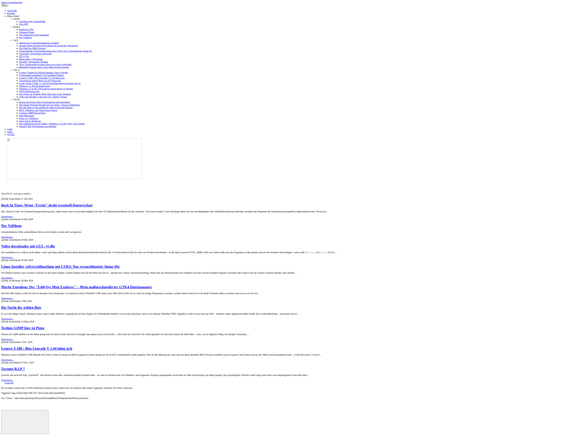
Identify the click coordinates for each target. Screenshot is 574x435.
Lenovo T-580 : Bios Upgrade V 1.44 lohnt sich (42, 78)
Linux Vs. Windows (28, 118)
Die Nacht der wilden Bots (21, 307)
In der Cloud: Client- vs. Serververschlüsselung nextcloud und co (50, 83)
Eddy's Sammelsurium (11, 2)
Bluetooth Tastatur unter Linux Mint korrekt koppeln (44, 67)
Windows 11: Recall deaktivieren (34, 86)
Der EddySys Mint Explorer (32, 48)
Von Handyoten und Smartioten (34, 35)
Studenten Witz (26, 29)
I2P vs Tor (24, 56)
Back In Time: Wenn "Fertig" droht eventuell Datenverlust (46, 205)
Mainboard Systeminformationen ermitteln (39, 43)
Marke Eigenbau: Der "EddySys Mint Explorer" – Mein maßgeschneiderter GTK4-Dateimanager (76, 287)
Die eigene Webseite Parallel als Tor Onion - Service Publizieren (49, 105)
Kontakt (11, 13)
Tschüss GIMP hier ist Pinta (32, 113)
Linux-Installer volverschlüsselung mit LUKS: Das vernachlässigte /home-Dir (60, 266)
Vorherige (9, 383)
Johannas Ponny (27, 32)
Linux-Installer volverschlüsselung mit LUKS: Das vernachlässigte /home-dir (55, 51)
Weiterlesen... (7, 216)
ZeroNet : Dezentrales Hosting (33, 62)
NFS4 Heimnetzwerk (29, 91)
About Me (12, 10)
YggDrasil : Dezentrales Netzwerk (35, 53)
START (11, 134)
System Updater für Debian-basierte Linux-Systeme (43, 72)
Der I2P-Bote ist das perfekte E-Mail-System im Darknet (45, 107)
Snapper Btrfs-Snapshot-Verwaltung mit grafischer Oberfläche (48, 45)
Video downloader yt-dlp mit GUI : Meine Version (43, 97)
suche (10, 132)
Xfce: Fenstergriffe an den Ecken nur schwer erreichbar (45, 64)
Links (10, 129)
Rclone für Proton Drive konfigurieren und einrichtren (44, 102)
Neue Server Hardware (30, 121)
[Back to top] (24, 422)
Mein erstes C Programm (31, 59)
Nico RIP (23, 24)
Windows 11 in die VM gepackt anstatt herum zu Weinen (46, 88)
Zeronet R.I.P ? (13, 369)
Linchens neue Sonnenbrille (32, 21)
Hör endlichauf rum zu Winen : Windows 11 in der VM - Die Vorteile (52, 123)
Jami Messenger (26, 115)
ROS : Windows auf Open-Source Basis (38, 110)
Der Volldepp (25, 37)
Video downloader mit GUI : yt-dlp (28, 246)
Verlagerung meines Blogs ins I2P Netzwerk (40, 80)
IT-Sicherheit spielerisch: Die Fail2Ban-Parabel (41, 75)
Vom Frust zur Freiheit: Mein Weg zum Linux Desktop (45, 94)
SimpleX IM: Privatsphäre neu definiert (37, 126)
